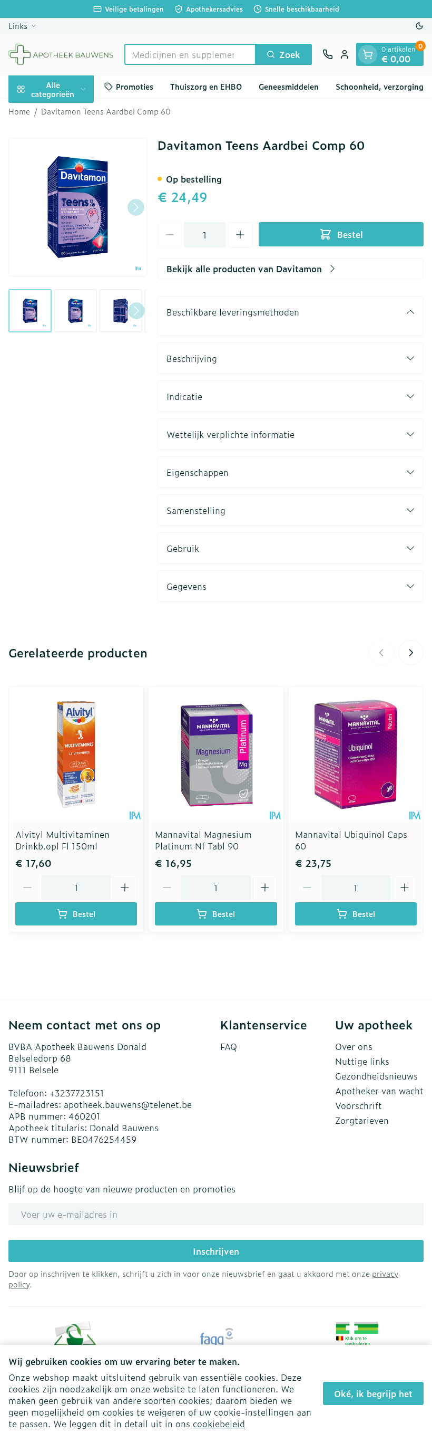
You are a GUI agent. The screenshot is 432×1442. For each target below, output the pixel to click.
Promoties (134, 86)
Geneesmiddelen (289, 86)
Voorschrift (358, 1105)
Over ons (353, 1046)
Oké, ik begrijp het (373, 1393)
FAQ (228, 1046)
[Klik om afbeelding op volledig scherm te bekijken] (77, 207)
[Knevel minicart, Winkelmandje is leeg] (367, 54)
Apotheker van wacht (379, 1090)
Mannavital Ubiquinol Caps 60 (351, 840)
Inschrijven (216, 1251)
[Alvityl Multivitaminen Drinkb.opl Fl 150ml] (76, 754)
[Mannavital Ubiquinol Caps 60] (356, 754)
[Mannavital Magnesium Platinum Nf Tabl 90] (216, 754)
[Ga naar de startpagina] (61, 54)
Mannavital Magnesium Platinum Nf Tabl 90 (203, 840)
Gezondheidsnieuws (376, 1076)
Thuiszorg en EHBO (206, 86)
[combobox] (190, 54)
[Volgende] (135, 207)
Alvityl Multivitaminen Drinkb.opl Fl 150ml (62, 840)
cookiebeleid (219, 1423)
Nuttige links (362, 1061)
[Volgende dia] (411, 652)
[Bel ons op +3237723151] (327, 54)
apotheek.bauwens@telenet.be (128, 1104)
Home (19, 111)
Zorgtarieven (362, 1120)
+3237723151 (77, 1092)
